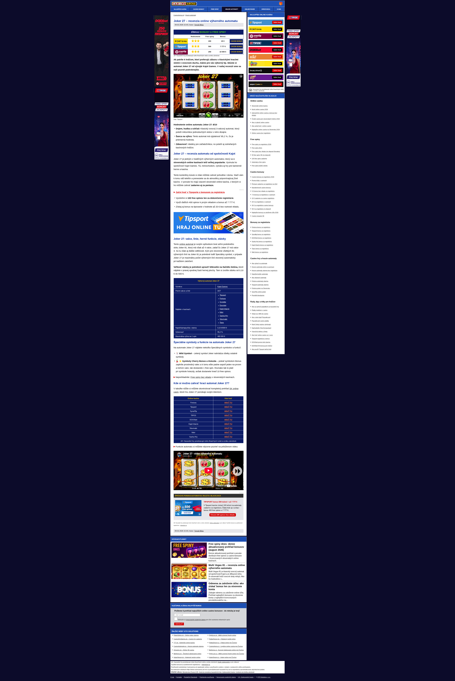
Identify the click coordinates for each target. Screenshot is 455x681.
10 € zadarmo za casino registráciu (263, 198)
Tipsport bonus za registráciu (261, 231)
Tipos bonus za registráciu (260, 249)
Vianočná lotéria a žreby (259, 331)
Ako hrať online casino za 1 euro (262, 335)
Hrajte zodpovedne (214, 523)
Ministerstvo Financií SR (190, 672)
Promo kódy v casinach (259, 180)
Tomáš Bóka (199, 25)
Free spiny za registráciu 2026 (261, 144)
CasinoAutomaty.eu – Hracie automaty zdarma (189, 646)
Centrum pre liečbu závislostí (245, 672)
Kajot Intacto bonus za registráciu (262, 245)
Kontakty (179, 677)
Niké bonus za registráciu (260, 252)
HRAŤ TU (228, 403)
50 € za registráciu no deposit (261, 209)
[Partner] (293, 86)
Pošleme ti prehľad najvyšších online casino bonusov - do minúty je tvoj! (207, 611)
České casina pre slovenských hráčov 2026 (266, 119)
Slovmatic (223, 319)
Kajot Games (222, 287)
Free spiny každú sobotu (260, 166)
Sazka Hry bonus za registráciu (262, 241)
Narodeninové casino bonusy (261, 187)
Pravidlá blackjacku (258, 295)
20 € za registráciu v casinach (261, 202)
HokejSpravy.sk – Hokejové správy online (187, 657)
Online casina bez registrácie (261, 133)
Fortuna (223, 298)
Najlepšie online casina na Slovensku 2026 (266, 129)
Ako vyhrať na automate (259, 263)
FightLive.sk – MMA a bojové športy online (222, 635)
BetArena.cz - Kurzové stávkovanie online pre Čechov (226, 650)
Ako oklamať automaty (259, 278)
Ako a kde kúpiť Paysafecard (261, 317)
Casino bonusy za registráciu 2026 (263, 177)
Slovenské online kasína (260, 106)
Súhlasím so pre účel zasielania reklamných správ (204, 620)
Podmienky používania (207, 677)
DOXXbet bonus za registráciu (261, 238)
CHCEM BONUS (236, 41)
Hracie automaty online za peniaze (263, 267)
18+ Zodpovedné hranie (246, 677)
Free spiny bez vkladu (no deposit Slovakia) (266, 151)
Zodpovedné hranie (228, 672)
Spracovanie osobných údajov (226, 677)
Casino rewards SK (258, 216)
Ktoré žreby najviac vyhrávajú (261, 324)
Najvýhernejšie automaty (260, 274)
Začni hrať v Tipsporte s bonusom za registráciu (200, 192)
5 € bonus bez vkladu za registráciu (263, 191)
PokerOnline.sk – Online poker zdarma (186, 635)
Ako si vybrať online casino (260, 122)
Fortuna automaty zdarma (260, 281)
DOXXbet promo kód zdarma (261, 342)
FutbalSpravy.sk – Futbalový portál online (222, 639)
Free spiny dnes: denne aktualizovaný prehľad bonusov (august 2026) (226, 547)
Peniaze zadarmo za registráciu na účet (264, 184)
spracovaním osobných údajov (196, 620)
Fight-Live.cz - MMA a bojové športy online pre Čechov (226, 654)
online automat (186, 244)
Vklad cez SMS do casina (260, 314)
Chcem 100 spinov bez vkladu (223, 515)
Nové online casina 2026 (260, 109)
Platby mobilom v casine (259, 310)
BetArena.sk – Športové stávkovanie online (187, 654)
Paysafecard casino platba (260, 321)
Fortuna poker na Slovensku (261, 288)
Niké (221, 312)
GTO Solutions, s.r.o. (264, 677)
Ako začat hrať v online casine (261, 126)
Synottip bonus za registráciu (261, 234)
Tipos (222, 323)
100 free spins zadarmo (259, 158)
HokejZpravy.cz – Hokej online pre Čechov (223, 657)
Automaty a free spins (259, 162)
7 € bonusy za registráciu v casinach (263, 195)
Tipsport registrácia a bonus (261, 339)
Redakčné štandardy (190, 677)
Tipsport (223, 295)
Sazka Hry (224, 316)
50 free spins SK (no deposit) (261, 155)
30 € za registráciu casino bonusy (262, 205)
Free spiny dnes (257, 148)
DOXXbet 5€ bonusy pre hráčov (262, 346)
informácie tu (183, 525)
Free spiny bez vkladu (201, 377)
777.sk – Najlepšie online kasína (184, 643)
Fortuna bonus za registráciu (261, 227)
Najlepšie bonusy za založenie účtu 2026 (265, 212)
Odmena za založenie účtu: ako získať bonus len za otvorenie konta (226, 586)
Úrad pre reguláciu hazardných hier (210, 672)
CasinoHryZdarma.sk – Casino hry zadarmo (188, 639)
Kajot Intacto (224, 309)
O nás (172, 677)
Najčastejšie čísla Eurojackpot (261, 328)
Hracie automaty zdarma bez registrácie (264, 270)
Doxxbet (223, 305)
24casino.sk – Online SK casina (184, 650)
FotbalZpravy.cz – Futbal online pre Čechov (223, 643)
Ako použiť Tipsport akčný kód (261, 349)
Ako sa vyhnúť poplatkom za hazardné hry (265, 307)
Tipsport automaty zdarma (260, 285)
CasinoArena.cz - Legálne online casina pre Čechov (226, 646)
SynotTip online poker (259, 292)
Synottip (223, 302)
